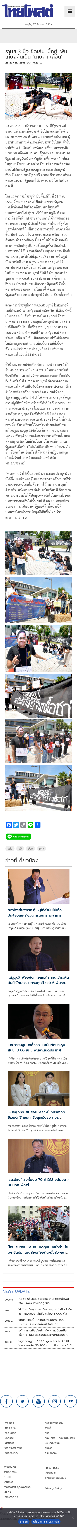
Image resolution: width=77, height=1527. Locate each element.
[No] (72, 1517)
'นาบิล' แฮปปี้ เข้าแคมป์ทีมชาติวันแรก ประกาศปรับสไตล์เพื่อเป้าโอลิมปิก (41, 1322)
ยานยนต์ (8, 1482)
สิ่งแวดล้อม (51, 1453)
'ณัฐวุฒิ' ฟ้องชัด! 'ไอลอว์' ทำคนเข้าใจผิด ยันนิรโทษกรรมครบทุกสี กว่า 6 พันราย (38, 980)
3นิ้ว (10, 848)
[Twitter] (22, 1401)
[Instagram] (55, 1401)
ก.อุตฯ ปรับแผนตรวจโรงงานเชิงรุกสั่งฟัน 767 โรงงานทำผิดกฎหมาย (43, 1301)
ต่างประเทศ (10, 1467)
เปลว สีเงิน (10, 1428)
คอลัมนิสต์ (10, 1433)
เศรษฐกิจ (9, 1443)
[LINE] (70, 1401)
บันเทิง (7, 1492)
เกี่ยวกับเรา (51, 1473)
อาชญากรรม (10, 1472)
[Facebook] (6, 1401)
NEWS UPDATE (16, 1291)
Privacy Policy (53, 1488)
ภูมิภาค (48, 1448)
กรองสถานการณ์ (54, 1423)
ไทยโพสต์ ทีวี (11, 1497)
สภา (41, 848)
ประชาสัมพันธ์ (52, 1443)
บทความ (9, 1438)
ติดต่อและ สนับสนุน (55, 1478)
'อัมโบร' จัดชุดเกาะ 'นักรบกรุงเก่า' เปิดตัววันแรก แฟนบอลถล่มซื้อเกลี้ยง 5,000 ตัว (45, 1311)
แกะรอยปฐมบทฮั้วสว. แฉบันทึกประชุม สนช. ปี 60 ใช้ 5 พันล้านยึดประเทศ (36, 1047)
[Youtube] (38, 1401)
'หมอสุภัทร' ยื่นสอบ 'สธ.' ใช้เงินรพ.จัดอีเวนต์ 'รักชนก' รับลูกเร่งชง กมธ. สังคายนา (36, 1117)
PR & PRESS (52, 1468)
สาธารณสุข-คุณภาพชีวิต (17, 1487)
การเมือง (9, 1423)
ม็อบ (30, 848)
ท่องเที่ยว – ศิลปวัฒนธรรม (60, 1438)
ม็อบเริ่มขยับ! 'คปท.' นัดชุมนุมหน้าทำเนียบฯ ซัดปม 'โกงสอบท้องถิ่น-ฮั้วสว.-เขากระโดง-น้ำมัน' (38, 1252)
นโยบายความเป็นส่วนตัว (46, 1521)
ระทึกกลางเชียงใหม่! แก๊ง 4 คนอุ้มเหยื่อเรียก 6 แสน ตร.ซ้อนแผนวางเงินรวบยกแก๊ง (43, 1332)
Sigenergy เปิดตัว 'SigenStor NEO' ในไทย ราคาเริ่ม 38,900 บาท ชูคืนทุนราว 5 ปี (44, 1343)
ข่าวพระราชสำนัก (13, 1448)
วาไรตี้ (48, 1428)
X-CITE (8, 1477)
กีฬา (47, 1433)
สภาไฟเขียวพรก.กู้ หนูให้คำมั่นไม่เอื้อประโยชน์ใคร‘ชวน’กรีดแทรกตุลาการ (35, 912)
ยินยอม (24, 1521)
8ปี (20, 848)
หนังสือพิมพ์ (11, 1453)
